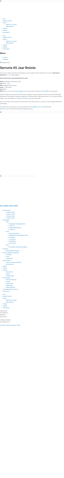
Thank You (12, 229)
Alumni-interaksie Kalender (13, 262)
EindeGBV (12, 237)
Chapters (5, 249)
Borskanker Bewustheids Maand (18, 247)
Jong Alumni (9, 258)
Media (4, 266)
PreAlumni (9, 254)
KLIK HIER (45, 91)
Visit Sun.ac (6, 291)
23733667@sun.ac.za (36, 107)
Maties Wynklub (10, 287)
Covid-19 (11, 225)
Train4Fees (12, 239)
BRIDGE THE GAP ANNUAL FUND (18, 235)
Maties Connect (7, 20)
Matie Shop (9, 285)
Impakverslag (10, 276)
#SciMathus (12, 241)
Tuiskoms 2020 (10, 218)
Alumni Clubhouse (11, 279)
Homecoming (6, 210)
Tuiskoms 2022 (10, 216)
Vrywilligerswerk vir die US (10, 289)
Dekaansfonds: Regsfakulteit (17, 224)
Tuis (4, 19)
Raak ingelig (9, 283)
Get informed (6, 277)
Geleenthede (6, 260)
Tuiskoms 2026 (10, 212)
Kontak (5, 28)
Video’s (5, 268)
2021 (7, 222)
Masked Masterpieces (15, 227)
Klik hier (2, 109)
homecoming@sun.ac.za (20, 91)
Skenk (5, 22)
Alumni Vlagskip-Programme (11, 252)
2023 (7, 245)
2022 (7, 231)
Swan (7, 256)
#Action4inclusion (14, 233)
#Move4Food (10, 26)
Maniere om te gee (11, 24)
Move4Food (12, 243)
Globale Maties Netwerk (12, 250)
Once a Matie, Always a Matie (9, 206)
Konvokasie (6, 32)
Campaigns (6, 220)
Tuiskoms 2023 (10, 214)
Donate (5, 270)
